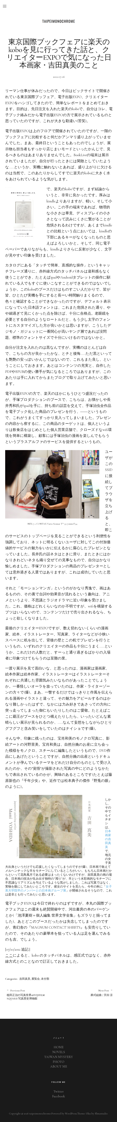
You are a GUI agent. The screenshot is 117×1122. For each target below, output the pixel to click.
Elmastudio (101, 1113)
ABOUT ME (58, 1066)
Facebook (58, 1096)
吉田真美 (24, 978)
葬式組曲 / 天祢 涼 (86, 993)
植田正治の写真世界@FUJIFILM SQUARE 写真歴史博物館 (26, 995)
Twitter (58, 1091)
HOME (59, 1047)
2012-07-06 (59, 76)
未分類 (45, 978)
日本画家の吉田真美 (108, 839)
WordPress (71, 1113)
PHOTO (58, 1062)
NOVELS (58, 1052)
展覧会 (36, 978)
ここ (9, 955)
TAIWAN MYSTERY (58, 1057)
